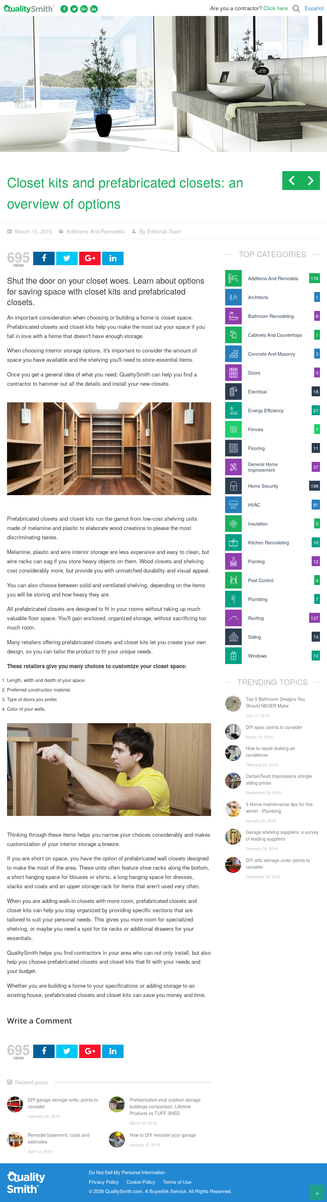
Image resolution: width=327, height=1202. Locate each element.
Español (314, 8)
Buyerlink (159, 1191)
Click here (275, 8)
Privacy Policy (104, 1182)
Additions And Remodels (95, 231)
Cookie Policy (140, 1182)
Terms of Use (177, 1182)
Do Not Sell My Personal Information (127, 1172)
